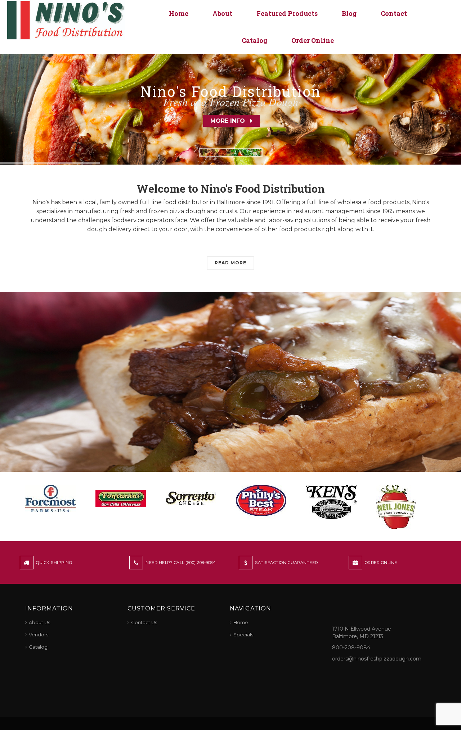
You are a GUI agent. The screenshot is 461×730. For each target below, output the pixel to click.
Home (178, 13)
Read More (230, 262)
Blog (349, 13)
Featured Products (287, 13)
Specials (243, 634)
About (222, 13)
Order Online (312, 40)
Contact (394, 13)
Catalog (254, 40)
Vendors (38, 634)
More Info (227, 120)
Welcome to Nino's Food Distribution (230, 189)
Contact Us (144, 622)
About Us (39, 622)
